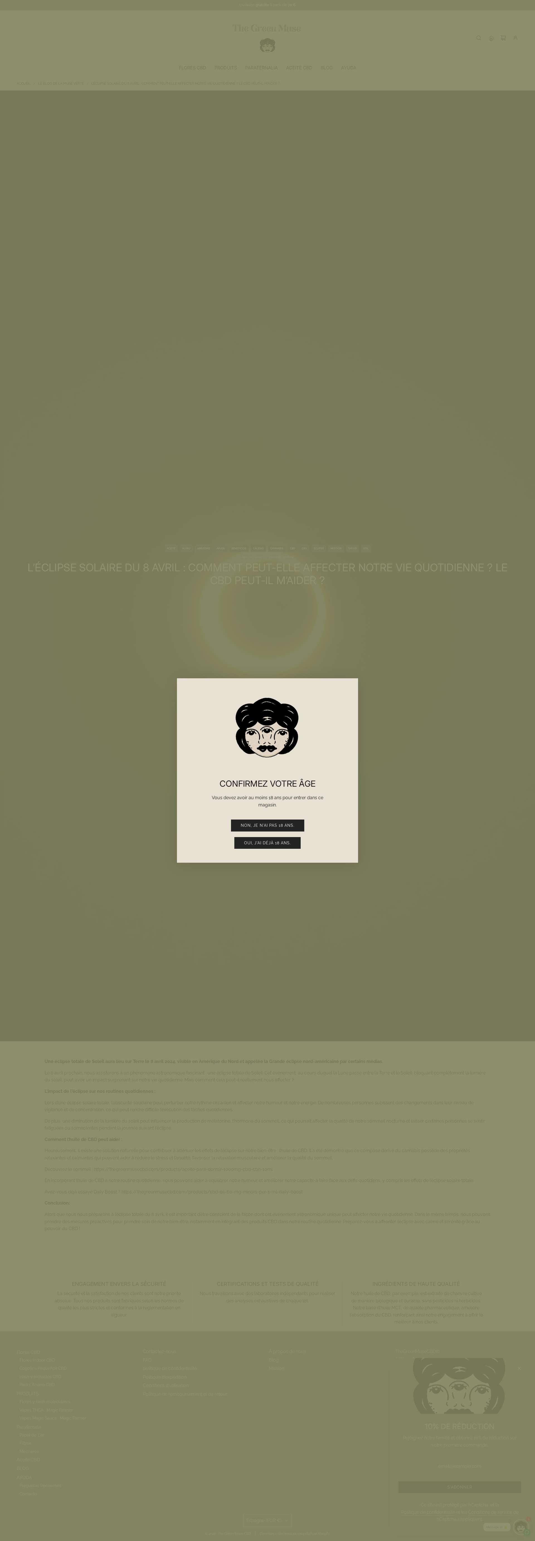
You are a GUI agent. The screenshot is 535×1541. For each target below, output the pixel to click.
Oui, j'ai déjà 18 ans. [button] (267, 843)
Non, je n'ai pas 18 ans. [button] (268, 825)
